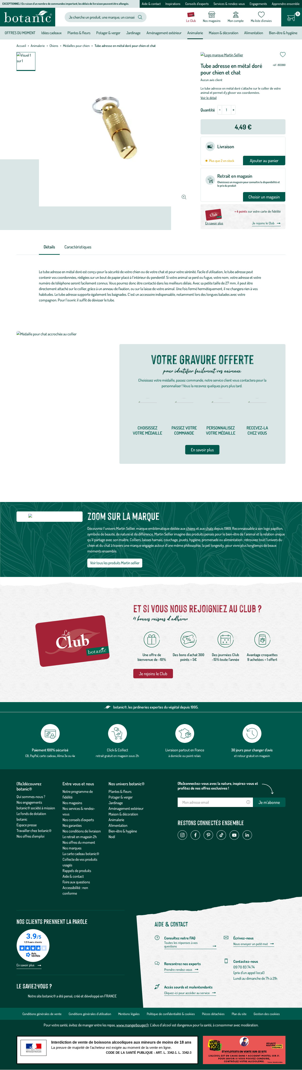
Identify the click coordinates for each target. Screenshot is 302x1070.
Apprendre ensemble (286, 4)
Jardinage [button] (133, 32)
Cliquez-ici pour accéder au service (187, 993)
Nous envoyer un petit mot (250, 944)
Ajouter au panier (264, 160)
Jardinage (116, 802)
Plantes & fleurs (120, 791)
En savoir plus (214, 223)
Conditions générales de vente (42, 1014)
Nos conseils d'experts (78, 819)
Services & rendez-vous (229, 4)
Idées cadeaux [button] (51, 32)
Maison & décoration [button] (223, 32)
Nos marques (72, 848)
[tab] (49, 247)
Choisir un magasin (264, 196)
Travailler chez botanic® (34, 830)
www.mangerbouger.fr (132, 1025)
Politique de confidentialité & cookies (171, 1014)
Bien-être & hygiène (123, 831)
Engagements (258, 4)
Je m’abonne (269, 802)
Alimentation (118, 825)
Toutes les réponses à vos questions (181, 944)
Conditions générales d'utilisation (90, 1014)
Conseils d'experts (197, 4)
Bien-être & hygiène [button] (283, 32)
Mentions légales (129, 1014)
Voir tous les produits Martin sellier (114, 562)
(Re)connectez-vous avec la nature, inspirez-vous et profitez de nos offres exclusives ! (218, 785)
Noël (112, 836)
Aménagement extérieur (126, 808)
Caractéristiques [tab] (77, 246)
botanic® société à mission (36, 808)
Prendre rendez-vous (178, 969)
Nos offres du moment (79, 842)
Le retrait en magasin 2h (80, 836)
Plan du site (239, 1014)
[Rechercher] (140, 17)
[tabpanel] (151, 286)
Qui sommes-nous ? (31, 796)
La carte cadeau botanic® (81, 853)
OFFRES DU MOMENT (20, 32)
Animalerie (38, 46)
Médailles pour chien (76, 46)
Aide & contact (151, 4)
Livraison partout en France (184, 750)
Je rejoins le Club (263, 223)
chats (209, 528)
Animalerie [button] (195, 32)
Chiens (54, 46)
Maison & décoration (123, 814)
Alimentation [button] (253, 32)
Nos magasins (72, 802)
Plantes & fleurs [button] (78, 32)
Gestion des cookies (267, 1014)
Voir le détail (209, 97)
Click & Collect (117, 750)
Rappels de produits (77, 870)
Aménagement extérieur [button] (164, 32)
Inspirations (172, 4)
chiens (190, 528)
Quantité (208, 109)
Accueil (21, 46)
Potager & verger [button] (108, 32)
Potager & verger (121, 797)
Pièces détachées (213, 1014)
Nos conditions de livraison (82, 831)
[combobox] (101, 17)
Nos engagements (29, 802)
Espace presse (27, 825)
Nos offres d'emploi (30, 836)
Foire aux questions (76, 882)
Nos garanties (72, 825)
